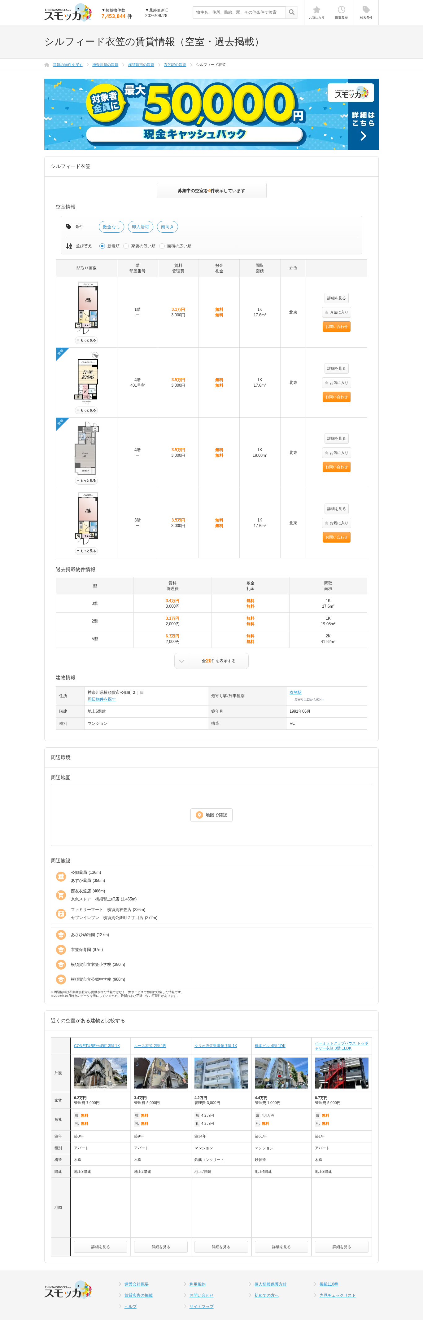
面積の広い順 (179, 246)
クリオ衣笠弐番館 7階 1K (215, 1046)
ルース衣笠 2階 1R (150, 1046)
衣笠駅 (296, 692)
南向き (167, 226)
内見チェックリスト (338, 1295)
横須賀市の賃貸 (141, 65)
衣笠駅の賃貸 (175, 65)
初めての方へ (267, 1295)
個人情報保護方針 (271, 1284)
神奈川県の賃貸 (105, 65)
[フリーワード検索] (292, 13)
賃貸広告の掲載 (138, 1295)
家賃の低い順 (143, 246)
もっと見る (86, 340)
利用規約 (198, 1284)
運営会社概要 (136, 1284)
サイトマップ (202, 1306)
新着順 (113, 246)
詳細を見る (336, 298)
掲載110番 (329, 1284)
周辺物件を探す (102, 699)
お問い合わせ (336, 326)
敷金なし (111, 226)
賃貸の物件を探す (68, 65)
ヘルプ (130, 1306)
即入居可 (140, 226)
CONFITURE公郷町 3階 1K (97, 1046)
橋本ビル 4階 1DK (270, 1046)
